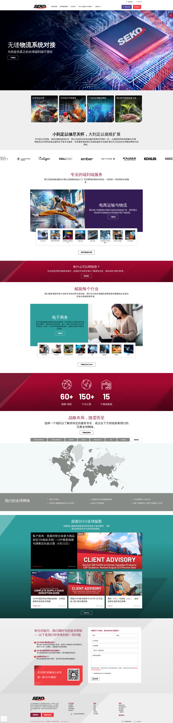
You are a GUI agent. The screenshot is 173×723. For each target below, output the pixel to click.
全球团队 (70, 705)
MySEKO (139, 721)
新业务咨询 (122, 705)
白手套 (95, 712)
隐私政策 (48, 721)
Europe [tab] (71, 439)
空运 (95, 705)
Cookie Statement (64, 721)
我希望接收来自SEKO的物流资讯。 (103, 673)
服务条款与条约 (55, 721)
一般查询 (121, 712)
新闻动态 (70, 710)
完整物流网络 (86, 432)
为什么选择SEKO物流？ (85, 6)
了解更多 (113, 218)
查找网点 (121, 715)
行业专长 (73, 6)
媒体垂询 (121, 710)
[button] (171, 15)
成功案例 (70, 707)
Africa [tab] (83, 439)
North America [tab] (39, 439)
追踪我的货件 (122, 707)
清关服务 (96, 713)
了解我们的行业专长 (86, 364)
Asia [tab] (111, 439)
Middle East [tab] (97, 439)
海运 (95, 707)
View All (86, 613)
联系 (120, 703)
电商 (95, 710)
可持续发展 (71, 708)
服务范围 (54, 6)
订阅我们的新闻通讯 (78, 713)
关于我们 (71, 703)
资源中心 (98, 6)
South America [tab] (56, 439)
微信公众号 (47, 715)
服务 (95, 703)
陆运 (95, 708)
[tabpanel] (86, 502)
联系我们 (86, 276)
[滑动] (83, 87)
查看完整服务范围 (86, 252)
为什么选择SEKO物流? (79, 57)
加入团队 (121, 708)
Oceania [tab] (123, 439)
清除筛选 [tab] (136, 439)
